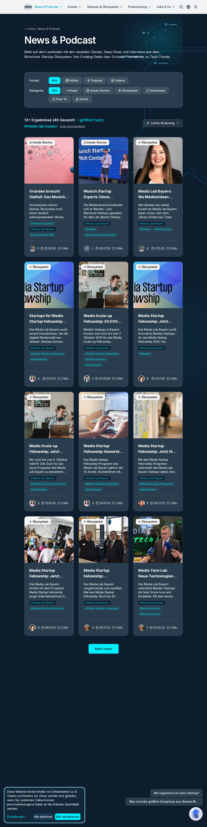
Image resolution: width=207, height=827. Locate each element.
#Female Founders (42, 223)
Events (72, 6)
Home (31, 28)
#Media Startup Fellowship (47, 353)
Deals (74, 90)
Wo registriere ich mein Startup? (176, 793)
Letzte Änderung (162, 123)
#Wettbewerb (39, 359)
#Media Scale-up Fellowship (48, 483)
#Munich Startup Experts (100, 234)
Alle (54, 80)
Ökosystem (130, 90)
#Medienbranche (95, 359)
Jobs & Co (163, 6)
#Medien (90, 229)
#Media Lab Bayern (42, 229)
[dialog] (44, 805)
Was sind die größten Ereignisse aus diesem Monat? (166, 801)
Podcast (96, 80)
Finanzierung (137, 6)
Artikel (74, 80)
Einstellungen (16, 816)
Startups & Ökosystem (102, 6)
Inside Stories (100, 90)
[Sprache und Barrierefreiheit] (188, 6)
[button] (196, 814)
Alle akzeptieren (67, 816)
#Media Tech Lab (150, 608)
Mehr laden (103, 649)
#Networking (163, 229)
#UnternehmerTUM (42, 234)
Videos (120, 80)
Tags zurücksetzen (72, 126)
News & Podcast (46, 6)
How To (61, 99)
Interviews (157, 90)
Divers (83, 99)
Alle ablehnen (43, 816)
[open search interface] (181, 6)
